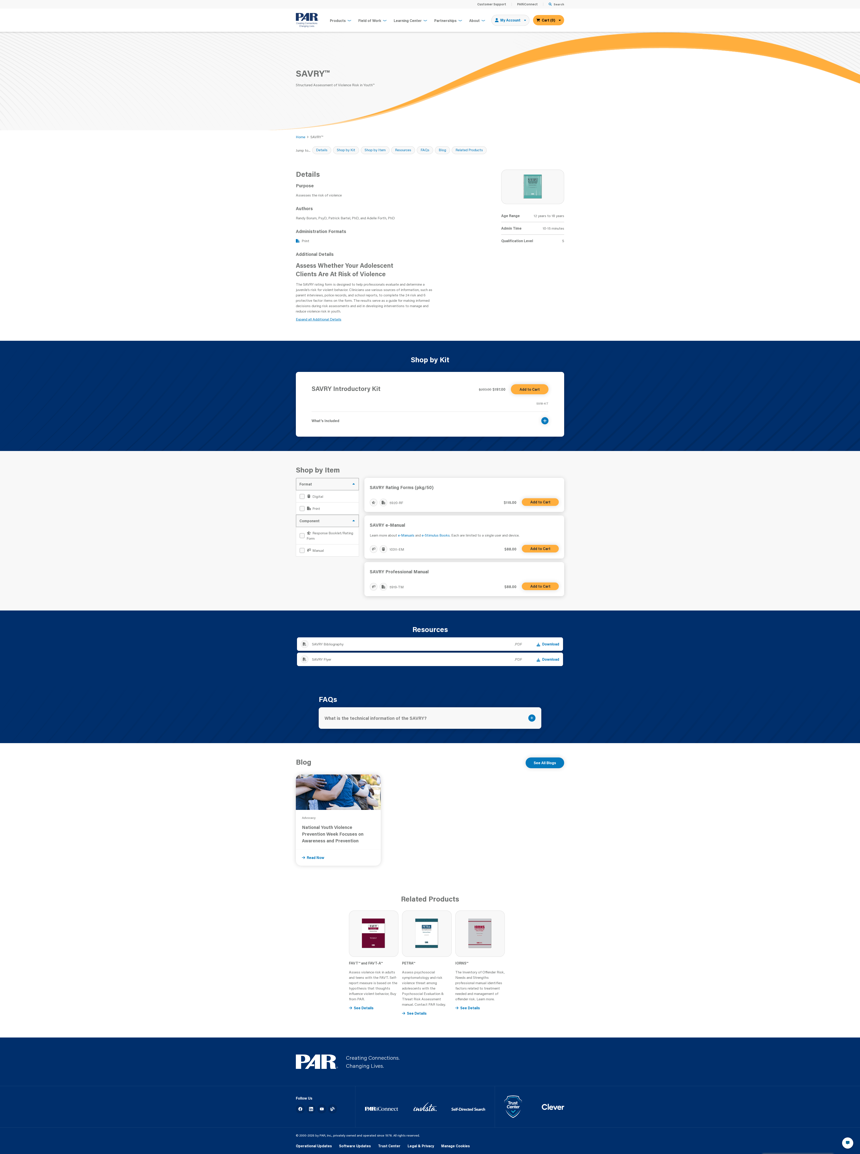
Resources (403, 149)
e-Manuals (406, 535)
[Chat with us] (847, 1143)
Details (321, 149)
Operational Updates (314, 1145)
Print (316, 508)
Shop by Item (375, 149)
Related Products (469, 149)
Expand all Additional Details (318, 319)
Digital (317, 496)
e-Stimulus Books (436, 535)
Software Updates (355, 1145)
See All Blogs (545, 762)
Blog (442, 149)
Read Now (315, 857)
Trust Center (389, 1145)
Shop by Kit (346, 149)
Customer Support (491, 4)
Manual (318, 550)
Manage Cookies (455, 1145)
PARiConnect (527, 4)
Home (300, 136)
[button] (430, 418)
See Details (364, 1007)
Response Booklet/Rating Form (330, 536)
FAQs (425, 149)
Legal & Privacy (421, 1145)
